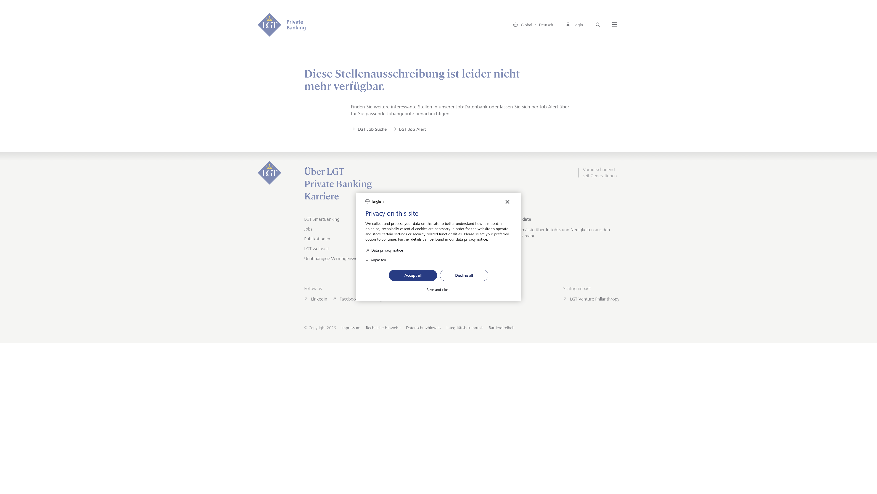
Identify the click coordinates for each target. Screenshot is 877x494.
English (378, 201)
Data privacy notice (387, 250)
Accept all (413, 275)
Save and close (438, 290)
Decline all (464, 275)
